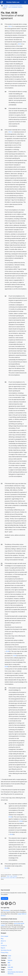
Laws (9, 965)
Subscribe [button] (4, 898)
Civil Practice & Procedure (15, 5)
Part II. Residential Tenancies (16, 7)
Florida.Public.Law (12, 2)
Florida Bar (6, 910)
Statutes (6, 5)
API (2, 943)
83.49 (6, 868)
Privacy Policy (4, 952)
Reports (3, 948)
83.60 (7, 651)
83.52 (10, 132)
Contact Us (4, 945)
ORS (12, 967)
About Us (3, 941)
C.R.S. (9, 958)
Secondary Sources (6, 950)
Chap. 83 (5, 7)
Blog (2, 938)
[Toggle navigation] (25, 2)
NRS (9, 962)
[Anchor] (14, 87)
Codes (9, 955)
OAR (9, 967)
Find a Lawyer (4, 936)
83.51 (10, 26)
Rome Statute (11, 972)
